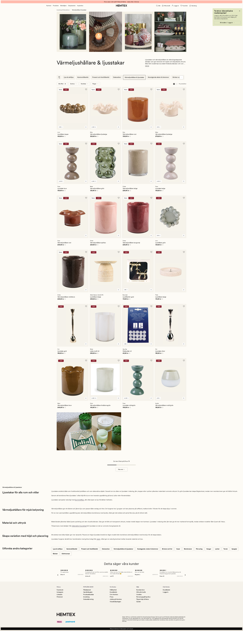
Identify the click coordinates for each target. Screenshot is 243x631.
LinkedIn (59, 594)
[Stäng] (239, 11)
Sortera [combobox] (72, 84)
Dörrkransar (66, 554)
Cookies (139, 594)
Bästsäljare (63, 5)
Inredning (86, 597)
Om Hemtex (114, 594)
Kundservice (140, 590)
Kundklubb (113, 592)
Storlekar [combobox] (83, 84)
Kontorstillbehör (82, 77)
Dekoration (117, 77)
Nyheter (48, 5)
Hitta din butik (141, 592)
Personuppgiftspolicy (143, 597)
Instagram (60, 592)
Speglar (234, 549)
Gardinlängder (88, 592)
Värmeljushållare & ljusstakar (134, 77)
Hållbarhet (113, 590)
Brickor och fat (178, 77)
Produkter (56, 5)
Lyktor (217, 549)
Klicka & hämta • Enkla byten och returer (121, 628)
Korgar (208, 549)
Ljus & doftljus (69, 77)
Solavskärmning (88, 599)
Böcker (55, 554)
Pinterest (60, 597)
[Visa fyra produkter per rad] (174, 84)
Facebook (60, 590)
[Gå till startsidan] (121, 6)
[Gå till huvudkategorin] (59, 77)
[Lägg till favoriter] (86, 89)
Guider (138, 602)
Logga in (165, 592)
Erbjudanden (72, 5)
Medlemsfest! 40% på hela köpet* (121, 1)
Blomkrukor (188, 549)
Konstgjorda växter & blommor (158, 77)
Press (111, 597)
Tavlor (225, 549)
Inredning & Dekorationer (63, 10)
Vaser (178, 549)
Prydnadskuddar (88, 594)
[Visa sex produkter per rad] (176, 84)
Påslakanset (87, 590)
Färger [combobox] (94, 84)
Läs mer (147, 66)
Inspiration (80, 5)
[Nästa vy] (181, 77)
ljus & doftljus (79, 500)
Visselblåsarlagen (115, 602)
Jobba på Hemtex (116, 599)
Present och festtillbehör (100, 77)
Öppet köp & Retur (142, 599)
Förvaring (199, 549)
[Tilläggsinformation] (64, 137)
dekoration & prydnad (79, 526)
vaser (98, 539)
